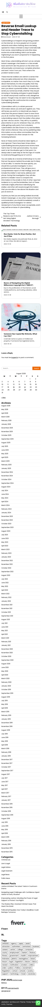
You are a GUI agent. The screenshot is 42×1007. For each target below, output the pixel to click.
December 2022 (7, 560)
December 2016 (7, 804)
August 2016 (5, 818)
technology (14, 974)
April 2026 (4, 413)
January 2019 (6, 719)
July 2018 (4, 734)
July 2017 (4, 778)
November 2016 (6, 807)
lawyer (4, 962)
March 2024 (5, 505)
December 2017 (7, 760)
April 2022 (4, 590)
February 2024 (6, 509)
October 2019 (6, 689)
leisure (27, 962)
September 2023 (7, 527)
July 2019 (4, 701)
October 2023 (6, 524)
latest (33, 959)
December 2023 (7, 516)
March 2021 (5, 638)
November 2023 (7, 520)
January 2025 (6, 468)
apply (21, 943)
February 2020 (6, 682)
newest (5, 965)
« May (3, 397)
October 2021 (6, 612)
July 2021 (4, 623)
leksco (34, 962)
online (31, 965)
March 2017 (5, 793)
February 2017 (6, 796)
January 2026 (6, 424)
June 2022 (4, 583)
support (5, 974)
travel (23, 974)
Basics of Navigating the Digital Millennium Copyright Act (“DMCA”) (18, 284)
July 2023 (4, 535)
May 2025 (4, 454)
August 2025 (5, 443)
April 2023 (4, 546)
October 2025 (6, 435)
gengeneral (5, 991)
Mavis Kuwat (7, 37)
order (4, 968)
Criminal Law (5, 860)
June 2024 (5, 494)
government (14, 956)
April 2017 (4, 789)
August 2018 (5, 730)
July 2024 (4, 490)
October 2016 (6, 811)
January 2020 (6, 686)
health (23, 956)
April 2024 (4, 502)
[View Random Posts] (2, 12)
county (4, 953)
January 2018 (6, 756)
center (12, 950)
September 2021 (7, 616)
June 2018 (4, 737)
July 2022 (4, 579)
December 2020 (7, 649)
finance (32, 953)
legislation (19, 962)
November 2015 (7, 852)
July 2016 (4, 822)
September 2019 (7, 693)
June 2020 (5, 667)
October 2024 (6, 479)
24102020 (5, 943)
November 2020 (7, 653)
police (10, 968)
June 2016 (4, 826)
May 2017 (4, 785)
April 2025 (4, 457)
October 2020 (6, 656)
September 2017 (7, 771)
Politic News (5, 878)
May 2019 (4, 704)
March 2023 (5, 549)
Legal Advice (6, 23)
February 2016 (6, 841)
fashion (24, 953)
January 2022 (6, 601)
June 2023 (5, 538)
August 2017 (5, 774)
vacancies (31, 974)
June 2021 (4, 627)
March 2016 (5, 837)
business (36, 946)
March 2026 (5, 417)
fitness (4, 956)
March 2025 (5, 461)
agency (14, 943)
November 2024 (7, 476)
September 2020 (7, 660)
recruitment (27, 968)
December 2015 (7, 848)
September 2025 (7, 439)
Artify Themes (6, 1004)
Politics (17, 968)
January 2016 (6, 844)
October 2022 (6, 568)
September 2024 (7, 483)
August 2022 (5, 575)
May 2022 (4, 586)
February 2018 (6, 752)
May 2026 (4, 409)
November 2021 (6, 608)
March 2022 (5, 594)
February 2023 (6, 553)
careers (5, 950)
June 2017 (4, 782)
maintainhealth (13, 988)
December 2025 (7, 428)
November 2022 (7, 564)
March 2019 (5, 712)
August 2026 (5, 406)
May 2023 (4, 542)
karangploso (23, 959)
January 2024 (6, 513)
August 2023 (5, 531)
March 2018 (5, 748)
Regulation (6, 971)
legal (11, 962)
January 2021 (6, 645)
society (30, 971)
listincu (4, 983)
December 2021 (6, 605)
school (14, 971)
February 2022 (6, 597)
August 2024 (5, 487)
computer (29, 950)
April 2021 (4, 634)
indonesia (5, 959)
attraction (6, 946)
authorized (26, 946)
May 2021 (4, 631)
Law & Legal (5, 863)
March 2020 (5, 678)
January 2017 (6, 800)
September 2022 (7, 572)
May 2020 (4, 671)
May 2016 (4, 830)
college (20, 950)
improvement (33, 956)
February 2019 (6, 715)
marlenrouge (17, 980)
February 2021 (6, 642)
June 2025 (5, 450)
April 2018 (4, 745)
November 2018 (6, 726)
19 (13, 387)
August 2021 (5, 619)
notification (14, 965)
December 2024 (7, 472)
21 (25, 387)
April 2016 (4, 833)
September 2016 (7, 815)
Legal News (5, 875)
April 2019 (4, 708)
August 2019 (5, 697)
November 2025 (7, 431)
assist (28, 943)
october (24, 965)
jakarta (14, 959)
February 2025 (6, 465)
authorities (16, 946)
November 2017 (6, 763)
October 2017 (6, 767)
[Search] (7, 12)
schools (22, 971)
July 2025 (4, 446)
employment (14, 953)
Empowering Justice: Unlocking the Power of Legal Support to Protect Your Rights (19, 899)
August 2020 (5, 664)
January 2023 (6, 557)
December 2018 (7, 723)
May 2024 (4, 498)
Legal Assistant (6, 871)
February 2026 (6, 420)
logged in (14, 357)
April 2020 (4, 675)
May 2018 (4, 741)
